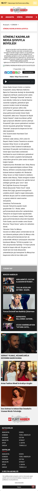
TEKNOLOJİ (22, 445)
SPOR (4, 443)
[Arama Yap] (35, 3)
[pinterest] (13, 73)
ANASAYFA (10, 17)
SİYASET (22, 440)
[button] (36, 17)
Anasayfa (6, 25)
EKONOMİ (5, 437)
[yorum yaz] (19, 73)
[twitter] (8, 73)
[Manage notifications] (33, 486)
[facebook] (6, 73)
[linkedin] (11, 73)
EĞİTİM (21, 437)
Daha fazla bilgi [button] (19, 482)
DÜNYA (19, 17)
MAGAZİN (5, 440)
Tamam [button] (19, 487)
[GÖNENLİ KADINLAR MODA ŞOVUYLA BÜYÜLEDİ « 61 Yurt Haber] (19, 10)
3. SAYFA (22, 443)
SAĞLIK (4, 445)
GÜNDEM (29, 17)
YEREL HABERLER (25, 435)
